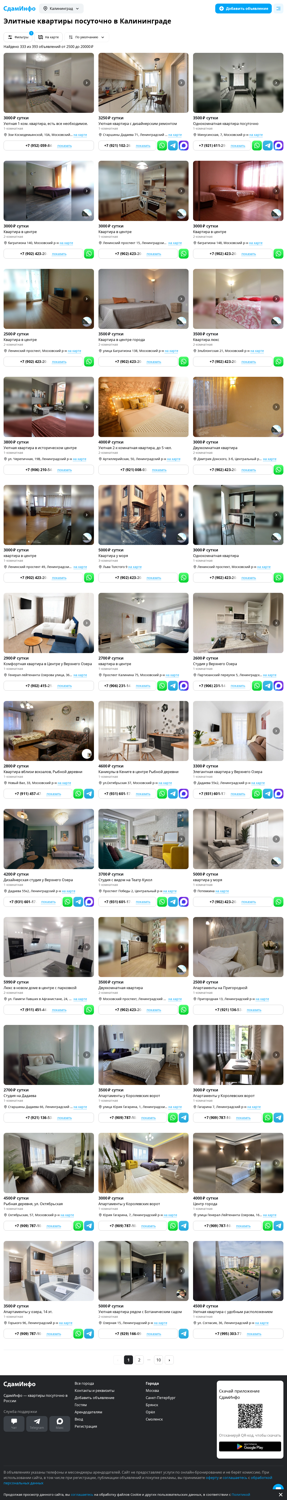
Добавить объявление (94, 1397)
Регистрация (86, 1426)
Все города (84, 1383)
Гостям (81, 1404)
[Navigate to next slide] (88, 83)
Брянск (152, 1404)
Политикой (241, 1494)
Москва (152, 1390)
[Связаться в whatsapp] (162, 145)
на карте (80, 135)
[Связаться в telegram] (173, 145)
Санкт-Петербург (161, 1397)
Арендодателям (88, 1412)
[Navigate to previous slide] (9, 83)
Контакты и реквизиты (94, 1390)
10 (158, 1360)
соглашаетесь (82, 1494)
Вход (79, 1419)
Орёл (150, 1412)
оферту (212, 1477)
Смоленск (154, 1419)
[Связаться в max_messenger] (184, 145)
